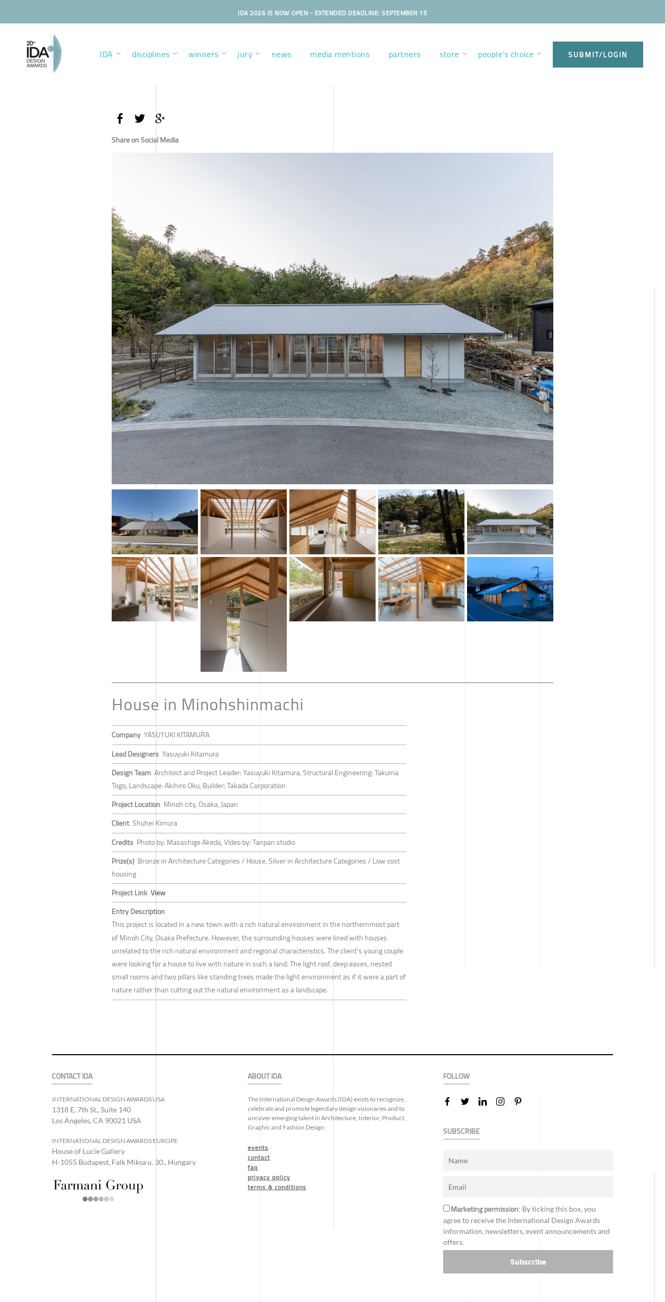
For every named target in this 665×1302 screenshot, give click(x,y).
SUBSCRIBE (461, 1131)
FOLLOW (456, 1076)
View (158, 892)
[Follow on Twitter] (469, 1101)
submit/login (598, 54)
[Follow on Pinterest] (522, 1101)
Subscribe (528, 1261)
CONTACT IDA (72, 1076)
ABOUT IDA (265, 1076)
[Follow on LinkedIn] (486, 1101)
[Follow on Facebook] (451, 1101)
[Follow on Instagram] (504, 1101)
